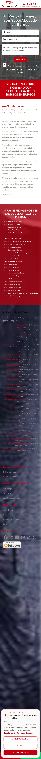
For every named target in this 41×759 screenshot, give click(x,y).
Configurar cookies (11, 520)
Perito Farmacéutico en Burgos (13, 256)
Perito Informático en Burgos (13, 261)
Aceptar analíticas (20, 752)
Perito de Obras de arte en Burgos (14, 244)
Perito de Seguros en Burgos (12, 247)
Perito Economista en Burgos (13, 250)
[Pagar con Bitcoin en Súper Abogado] (12, 545)
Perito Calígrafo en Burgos (12, 230)
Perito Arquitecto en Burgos (12, 227)
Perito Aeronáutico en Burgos (13, 221)
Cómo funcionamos (11, 477)
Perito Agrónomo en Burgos (12, 224)
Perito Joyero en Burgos (11, 264)
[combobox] (18, 32)
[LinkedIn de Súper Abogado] (12, 538)
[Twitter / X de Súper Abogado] (35, 538)
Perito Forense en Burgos (11, 258)
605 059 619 (32, 4)
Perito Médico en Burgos (11, 270)
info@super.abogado (12, 498)
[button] (35, 32)
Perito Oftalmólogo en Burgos (13, 281)
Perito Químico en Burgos (12, 290)
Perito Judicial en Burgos (11, 267)
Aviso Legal (38, 6)
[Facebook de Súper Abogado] (6, 538)
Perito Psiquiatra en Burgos (12, 287)
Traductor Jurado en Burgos (12, 296)
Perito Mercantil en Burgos (12, 276)
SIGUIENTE (20, 59)
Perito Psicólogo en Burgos (12, 284)
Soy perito (7, 493)
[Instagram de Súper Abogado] (23, 538)
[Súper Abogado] (10, 4)
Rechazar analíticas (20, 739)
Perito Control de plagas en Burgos (15, 233)
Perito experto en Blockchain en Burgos (16, 253)
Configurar (20, 746)
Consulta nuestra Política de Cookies (18, 733)
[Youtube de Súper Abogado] (17, 538)
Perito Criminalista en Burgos (13, 236)
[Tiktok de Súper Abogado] (29, 538)
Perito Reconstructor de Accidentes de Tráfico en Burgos (21, 293)
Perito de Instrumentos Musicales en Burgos (17, 241)
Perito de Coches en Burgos (12, 238)
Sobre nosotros (9, 472)
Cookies (6, 515)
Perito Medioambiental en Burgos (14, 273)
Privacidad (7, 524)
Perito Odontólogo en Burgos (13, 279)
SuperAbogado (8, 106)
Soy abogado (9, 489)
